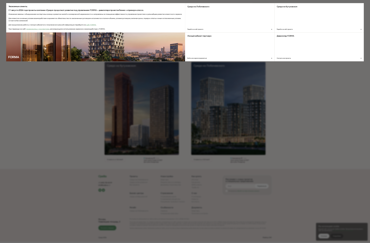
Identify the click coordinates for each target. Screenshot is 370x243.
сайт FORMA (91, 25)
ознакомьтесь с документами (37, 29)
